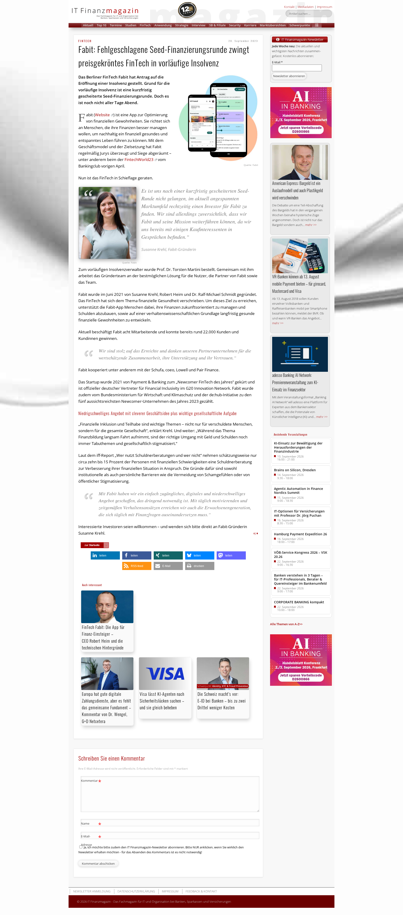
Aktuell (88, 25)
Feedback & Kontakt (201, 891)
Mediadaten (306, 7)
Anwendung (163, 25)
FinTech (145, 25)
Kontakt (289, 7)
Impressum (324, 7)
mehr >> (310, 225)
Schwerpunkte (299, 25)
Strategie (181, 25)
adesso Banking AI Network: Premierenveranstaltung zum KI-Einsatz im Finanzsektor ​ (295, 382)
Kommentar (91, 781)
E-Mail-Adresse (91, 840)
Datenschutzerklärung (136, 891)
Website (102, 114)
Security (235, 25)
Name (91, 824)
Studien (130, 25)
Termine (116, 25)
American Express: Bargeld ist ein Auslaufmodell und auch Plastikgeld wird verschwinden (297, 190)
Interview (198, 25)
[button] (317, 25)
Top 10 (101, 25)
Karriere (250, 25)
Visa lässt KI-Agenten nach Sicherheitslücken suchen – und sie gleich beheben (162, 700)
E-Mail (277, 62)
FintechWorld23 (139, 159)
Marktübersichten (273, 25)
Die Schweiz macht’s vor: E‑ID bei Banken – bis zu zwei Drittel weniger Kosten (222, 700)
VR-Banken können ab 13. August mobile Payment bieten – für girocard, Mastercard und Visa (299, 283)
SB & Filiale (217, 25)
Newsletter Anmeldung (91, 891)
